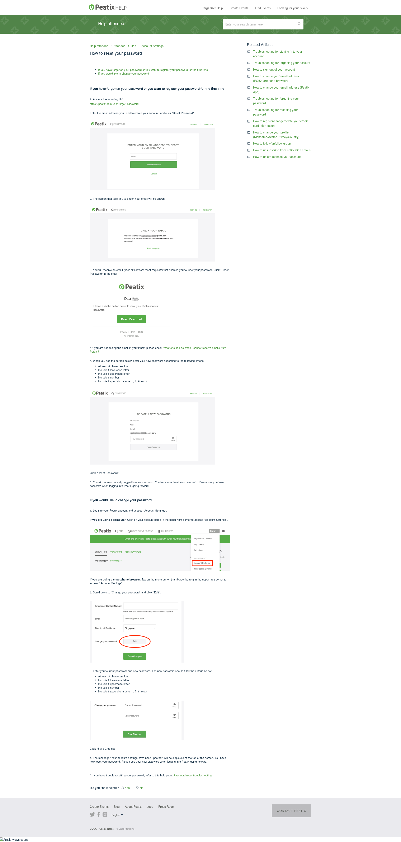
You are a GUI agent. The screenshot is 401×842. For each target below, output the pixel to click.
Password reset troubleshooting (193, 775)
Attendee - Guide (125, 46)
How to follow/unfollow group (272, 143)
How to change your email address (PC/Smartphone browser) (276, 78)
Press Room (166, 806)
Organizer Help (213, 8)
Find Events (263, 8)
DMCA (93, 828)
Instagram (105, 814)
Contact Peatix (291, 811)
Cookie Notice (106, 828)
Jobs (150, 806)
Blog (117, 806)
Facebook (98, 814)
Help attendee (99, 46)
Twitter (92, 814)
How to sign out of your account (274, 69)
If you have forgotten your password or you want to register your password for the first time (153, 70)
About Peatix (133, 806)
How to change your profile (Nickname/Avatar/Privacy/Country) (276, 134)
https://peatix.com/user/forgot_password (114, 104)
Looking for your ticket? (292, 8)
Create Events (239, 8)
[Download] (192, 378)
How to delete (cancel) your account (277, 157)
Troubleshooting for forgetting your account (281, 63)
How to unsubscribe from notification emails (282, 150)
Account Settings (152, 46)
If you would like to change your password (123, 73)
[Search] (299, 24)
